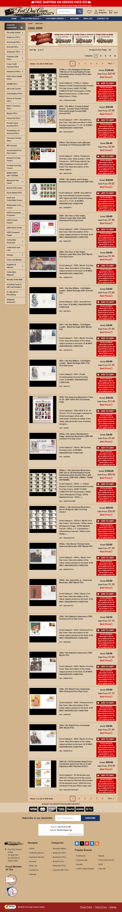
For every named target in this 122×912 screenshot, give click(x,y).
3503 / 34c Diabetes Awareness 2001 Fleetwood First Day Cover (75, 617)
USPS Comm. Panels (12, 221)
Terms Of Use (101, 907)
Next (110, 63)
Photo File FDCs (13, 118)
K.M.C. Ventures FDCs (13, 107)
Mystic (101, 856)
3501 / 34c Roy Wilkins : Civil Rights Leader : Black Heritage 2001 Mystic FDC (75, 326)
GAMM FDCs (12, 84)
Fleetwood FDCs (14, 72)
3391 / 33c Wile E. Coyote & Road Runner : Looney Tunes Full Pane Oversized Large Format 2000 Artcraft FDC (74, 110)
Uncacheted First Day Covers (14, 151)
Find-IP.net (79, 834)
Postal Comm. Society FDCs (12, 124)
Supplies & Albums (11, 266)
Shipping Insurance (11, 300)
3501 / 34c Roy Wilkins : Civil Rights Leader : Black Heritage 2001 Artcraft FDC (76, 290)
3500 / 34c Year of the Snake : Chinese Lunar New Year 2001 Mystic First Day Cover (75, 254)
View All (102, 869)
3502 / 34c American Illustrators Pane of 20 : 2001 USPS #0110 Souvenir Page (76, 399)
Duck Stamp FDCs (14, 193)
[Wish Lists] (90, 12)
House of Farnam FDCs (14, 99)
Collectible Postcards (11, 241)
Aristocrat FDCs (13, 42)
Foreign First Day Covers (14, 166)
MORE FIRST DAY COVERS (12, 174)
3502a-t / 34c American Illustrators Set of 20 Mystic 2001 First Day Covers (75, 509)
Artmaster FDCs (13, 52)
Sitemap (32, 874)
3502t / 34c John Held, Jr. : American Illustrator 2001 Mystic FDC (75, 581)
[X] (82, 843)
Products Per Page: (98, 50)
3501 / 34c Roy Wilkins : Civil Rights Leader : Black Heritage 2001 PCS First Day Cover (74, 363)
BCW (101, 864)
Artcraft (79, 864)
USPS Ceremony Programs (14, 214)
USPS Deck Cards (14, 228)
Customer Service (55, 19)
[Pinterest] (87, 843)
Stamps (10, 255)
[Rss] (97, 843)
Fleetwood (80, 856)
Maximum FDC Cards (13, 181)
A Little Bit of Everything (12, 293)
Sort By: (32, 50)
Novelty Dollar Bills (15, 280)
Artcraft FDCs (12, 47)
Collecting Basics (30, 19)
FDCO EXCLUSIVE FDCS (14, 77)
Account (74, 19)
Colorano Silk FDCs (12, 58)
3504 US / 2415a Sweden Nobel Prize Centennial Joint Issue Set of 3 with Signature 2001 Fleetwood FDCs (75, 763)
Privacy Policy (86, 907)
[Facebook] (77, 843)
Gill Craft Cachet (14, 89)
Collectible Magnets (11, 273)
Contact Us (103, 19)
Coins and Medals (14, 260)
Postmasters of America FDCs (13, 132)
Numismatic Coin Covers (14, 206)
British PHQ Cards (14, 188)
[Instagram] (92, 843)
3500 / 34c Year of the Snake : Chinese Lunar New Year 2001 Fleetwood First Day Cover (72, 218)
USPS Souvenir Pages (13, 233)
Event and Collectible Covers (14, 199)
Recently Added (13, 32)
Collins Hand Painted (85, 869)
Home (14, 19)
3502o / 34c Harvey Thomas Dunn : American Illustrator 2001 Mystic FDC (76, 545)
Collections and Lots (13, 248)
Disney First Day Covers (13, 159)
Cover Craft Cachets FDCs (13, 65)
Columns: (89, 56)
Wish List (88, 19)
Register (103, 12)
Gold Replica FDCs (15, 94)
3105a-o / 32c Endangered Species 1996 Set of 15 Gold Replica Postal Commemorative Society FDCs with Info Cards (75, 73)
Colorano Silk (81, 860)
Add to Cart (107, 83)
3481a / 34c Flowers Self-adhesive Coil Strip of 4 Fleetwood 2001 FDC (74, 143)
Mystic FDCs (12, 113)
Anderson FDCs (13, 37)
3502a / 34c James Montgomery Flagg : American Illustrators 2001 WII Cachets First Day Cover (76, 436)
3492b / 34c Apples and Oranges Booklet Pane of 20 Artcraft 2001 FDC (76, 180)
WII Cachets (12, 146)
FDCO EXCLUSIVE (106, 860)
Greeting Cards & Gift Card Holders (14, 285)
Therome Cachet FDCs (14, 139)
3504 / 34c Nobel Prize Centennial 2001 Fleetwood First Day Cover (74, 690)
